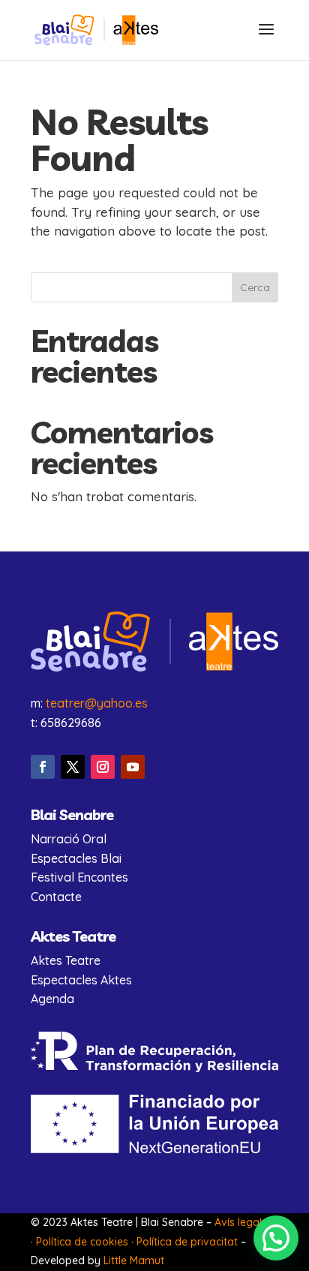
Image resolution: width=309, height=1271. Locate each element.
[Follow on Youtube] (133, 767)
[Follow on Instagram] (103, 767)
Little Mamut (134, 1260)
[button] (276, 1237)
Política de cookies (82, 1241)
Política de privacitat (187, 1241)
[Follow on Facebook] (43, 767)
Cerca (255, 287)
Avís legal (238, 1222)
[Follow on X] (73, 767)
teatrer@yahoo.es (97, 703)
